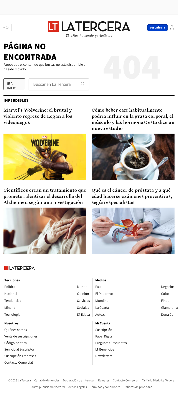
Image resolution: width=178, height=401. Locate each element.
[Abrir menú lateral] (7, 27)
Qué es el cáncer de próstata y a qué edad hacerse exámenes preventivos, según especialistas (132, 196)
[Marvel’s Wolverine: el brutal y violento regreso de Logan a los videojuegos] (44, 157)
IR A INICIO (11, 85)
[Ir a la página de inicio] (89, 27)
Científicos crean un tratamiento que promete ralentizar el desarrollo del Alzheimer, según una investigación (44, 196)
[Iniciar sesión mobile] (172, 27)
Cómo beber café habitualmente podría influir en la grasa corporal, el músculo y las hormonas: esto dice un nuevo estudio (133, 119)
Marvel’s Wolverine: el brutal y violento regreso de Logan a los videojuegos (37, 116)
